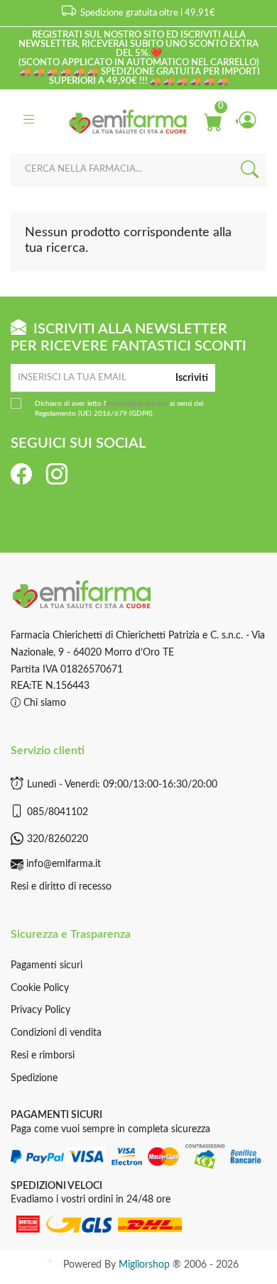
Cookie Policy (40, 988)
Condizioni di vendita (56, 1033)
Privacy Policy (40, 1010)
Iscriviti (191, 378)
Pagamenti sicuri (46, 965)
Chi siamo (43, 703)
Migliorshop (144, 1265)
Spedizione (34, 1078)
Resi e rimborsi (43, 1056)
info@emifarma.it (63, 864)
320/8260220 (57, 839)
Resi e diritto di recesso (61, 887)
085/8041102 (57, 812)
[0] (212, 121)
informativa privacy (137, 403)
